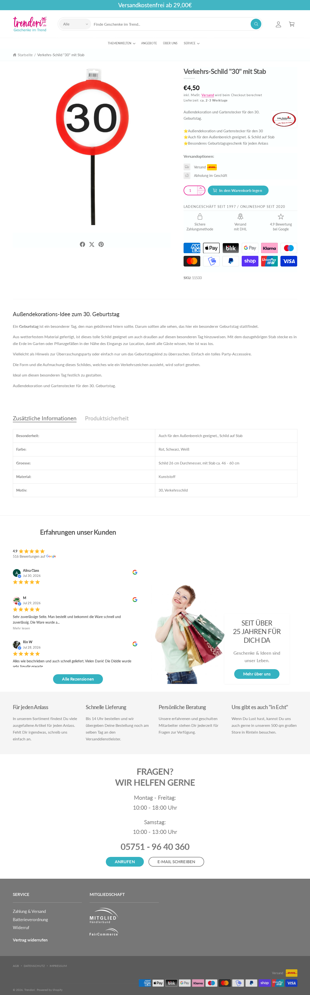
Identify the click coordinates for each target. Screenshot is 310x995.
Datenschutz (34, 966)
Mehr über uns (257, 673)
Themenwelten (119, 43)
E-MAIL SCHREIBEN (176, 861)
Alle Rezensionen (78, 679)
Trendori (29, 990)
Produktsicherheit (107, 418)
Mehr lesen (21, 628)
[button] (291, 24)
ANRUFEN (125, 861)
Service (189, 43)
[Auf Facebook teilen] (82, 244)
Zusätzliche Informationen (45, 418)
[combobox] (177, 24)
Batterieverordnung (30, 919)
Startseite (25, 55)
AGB (16, 966)
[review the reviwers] (134, 573)
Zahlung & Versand (29, 911)
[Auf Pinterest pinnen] (101, 244)
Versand (208, 95)
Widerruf (21, 927)
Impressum (58, 966)
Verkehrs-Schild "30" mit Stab (61, 55)
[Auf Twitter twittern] (91, 244)
